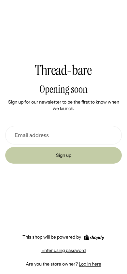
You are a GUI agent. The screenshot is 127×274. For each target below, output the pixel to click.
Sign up (63, 155)
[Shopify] (94, 237)
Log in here (90, 264)
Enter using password (63, 250)
